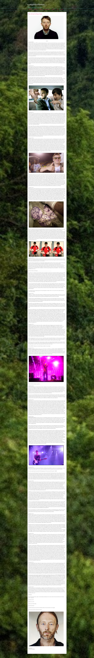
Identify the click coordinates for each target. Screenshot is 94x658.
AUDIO (41, 9)
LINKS (53, 9)
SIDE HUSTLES (47, 9)
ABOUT (62, 9)
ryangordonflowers (36, 4)
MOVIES (35, 9)
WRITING (30, 9)
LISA (57, 9)
